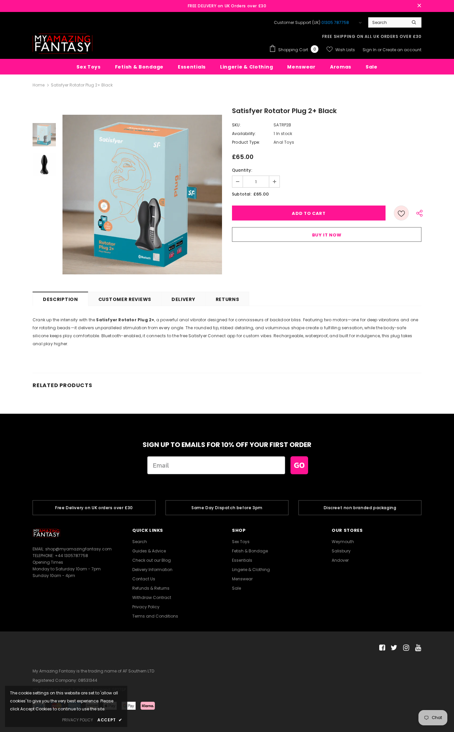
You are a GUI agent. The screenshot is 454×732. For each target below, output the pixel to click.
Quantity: (242, 170)
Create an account (402, 50)
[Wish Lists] (401, 213)
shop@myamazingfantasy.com (78, 549)
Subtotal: (242, 194)
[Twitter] (393, 648)
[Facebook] (381, 648)
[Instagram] (405, 648)
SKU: (236, 125)
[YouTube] (417, 648)
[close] (419, 6)
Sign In (370, 50)
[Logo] (62, 44)
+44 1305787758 (71, 555)
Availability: (244, 133)
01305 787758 (335, 22)
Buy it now (327, 235)
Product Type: (246, 142)
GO (299, 465)
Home (39, 85)
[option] (142, 194)
